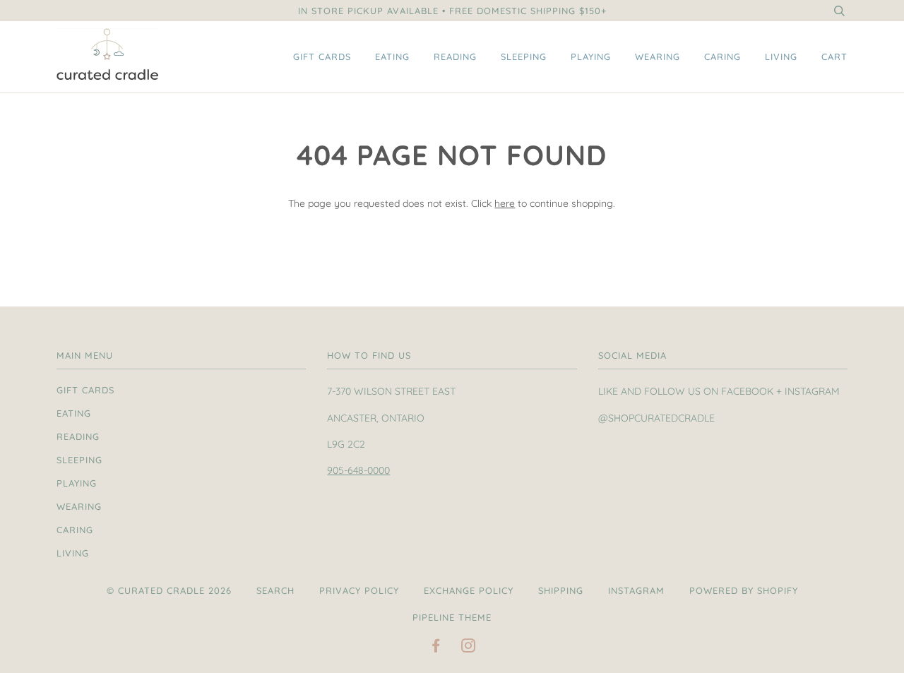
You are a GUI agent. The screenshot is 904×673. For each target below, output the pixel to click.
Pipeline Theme (452, 617)
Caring (722, 56)
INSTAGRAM (636, 590)
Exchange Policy (468, 590)
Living (781, 56)
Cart (834, 56)
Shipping (560, 590)
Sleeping (524, 56)
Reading (455, 56)
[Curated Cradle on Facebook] (436, 647)
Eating (392, 56)
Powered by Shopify (743, 590)
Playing (591, 56)
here (504, 203)
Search (275, 590)
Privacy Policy (359, 590)
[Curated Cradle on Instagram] (468, 647)
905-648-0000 (358, 470)
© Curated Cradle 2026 (169, 590)
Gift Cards (322, 56)
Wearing (657, 56)
